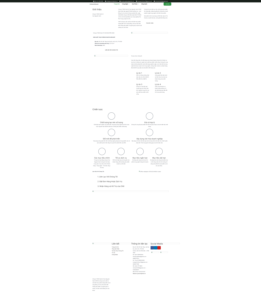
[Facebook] (152, 247)
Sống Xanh (144, 4)
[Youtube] (159, 247)
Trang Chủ (117, 4)
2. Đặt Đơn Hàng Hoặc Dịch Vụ (110, 181)
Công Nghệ (125, 4)
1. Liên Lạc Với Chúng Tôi (108, 177)
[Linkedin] (155, 247)
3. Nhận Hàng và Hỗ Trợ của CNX (111, 186)
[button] (93, 146)
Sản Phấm (134, 4)
